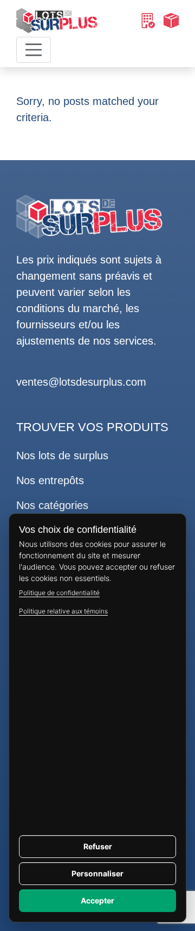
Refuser (97, 846)
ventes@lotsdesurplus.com (81, 382)
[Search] (147, 20)
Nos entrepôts (50, 480)
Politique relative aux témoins (63, 611)
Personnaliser (97, 873)
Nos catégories (52, 505)
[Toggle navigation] (33, 50)
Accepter (97, 900)
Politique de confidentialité (59, 593)
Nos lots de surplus (62, 455)
